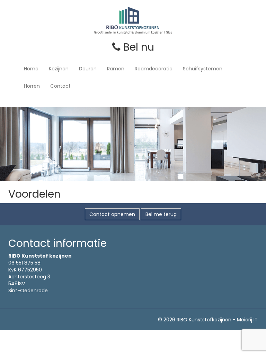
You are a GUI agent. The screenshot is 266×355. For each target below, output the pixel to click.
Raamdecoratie (153, 68)
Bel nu (137, 47)
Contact (60, 86)
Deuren (88, 68)
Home (31, 68)
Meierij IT (247, 319)
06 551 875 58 (24, 262)
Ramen (115, 68)
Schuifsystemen (202, 68)
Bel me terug (161, 214)
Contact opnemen (112, 214)
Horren (32, 86)
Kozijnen (59, 68)
